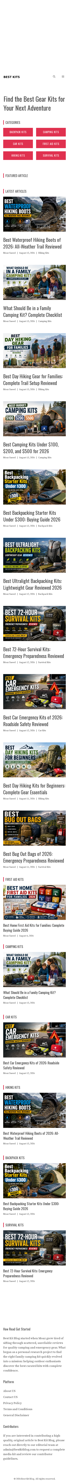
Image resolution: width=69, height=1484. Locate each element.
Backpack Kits (18, 132)
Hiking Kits (18, 155)
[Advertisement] (34, 36)
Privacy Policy (12, 1403)
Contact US (10, 1397)
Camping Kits (51, 132)
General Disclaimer (16, 1415)
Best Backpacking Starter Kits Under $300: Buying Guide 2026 (31, 516)
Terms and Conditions (17, 1409)
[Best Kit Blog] (11, 76)
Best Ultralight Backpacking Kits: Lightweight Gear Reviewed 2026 (32, 584)
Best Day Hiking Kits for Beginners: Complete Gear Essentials (34, 789)
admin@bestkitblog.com (19, 1449)
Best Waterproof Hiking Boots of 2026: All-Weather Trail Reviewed (32, 243)
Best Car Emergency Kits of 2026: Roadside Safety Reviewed (33, 721)
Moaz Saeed (9, 253)
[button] (54, 76)
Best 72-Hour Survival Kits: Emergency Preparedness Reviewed (33, 652)
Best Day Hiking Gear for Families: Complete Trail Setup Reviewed (33, 379)
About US (9, 1391)
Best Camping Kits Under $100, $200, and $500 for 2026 (31, 448)
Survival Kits (51, 155)
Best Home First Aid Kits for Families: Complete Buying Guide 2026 (33, 928)
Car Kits (18, 144)
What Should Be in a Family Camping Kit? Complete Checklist (32, 311)
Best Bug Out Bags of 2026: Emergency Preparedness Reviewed (33, 857)
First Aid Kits (51, 144)
